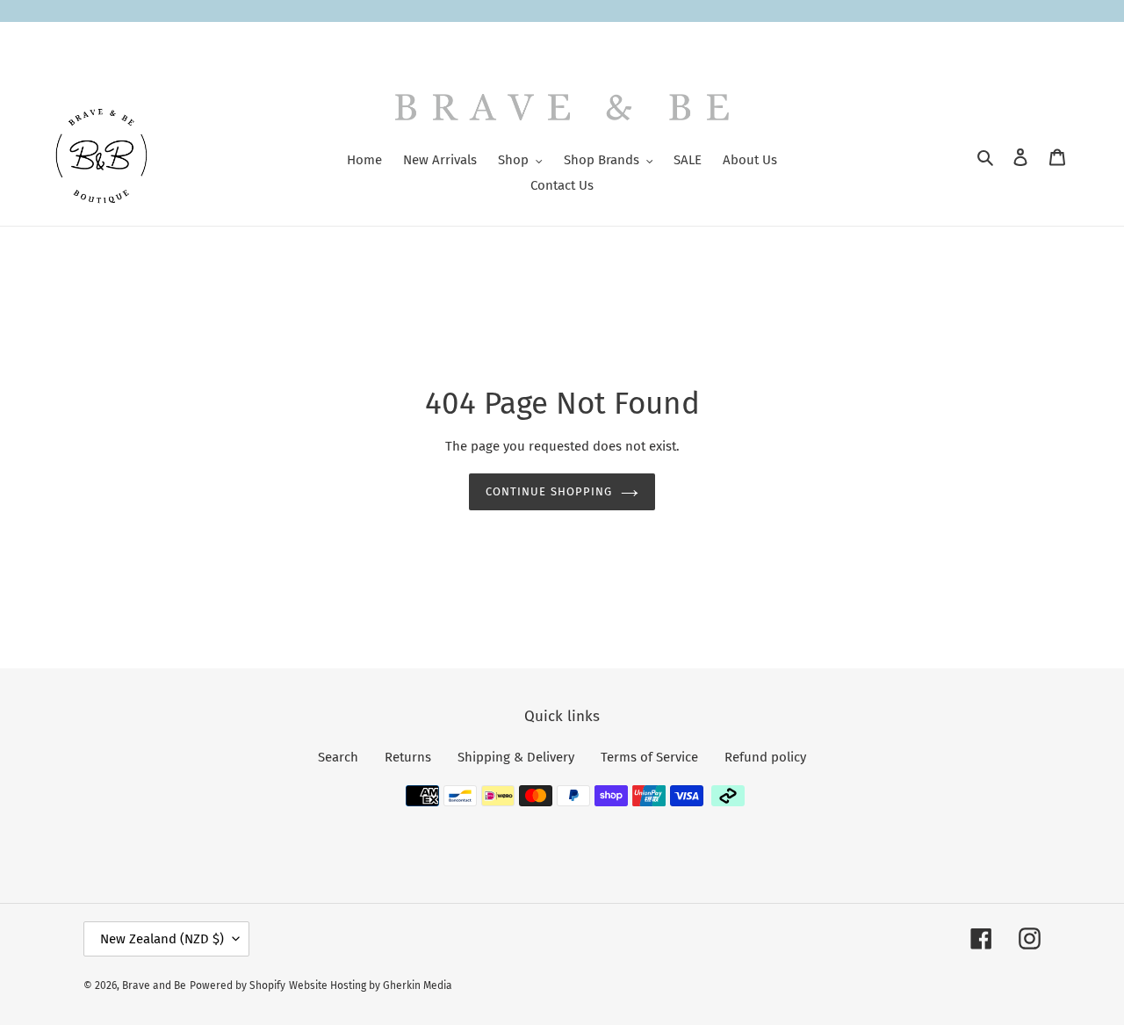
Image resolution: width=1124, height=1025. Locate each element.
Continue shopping (549, 491)
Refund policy (765, 757)
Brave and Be (154, 985)
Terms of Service (649, 757)
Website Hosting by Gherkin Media (370, 985)
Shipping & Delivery (516, 757)
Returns (408, 757)
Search (338, 757)
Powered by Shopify (237, 985)
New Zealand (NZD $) (162, 939)
